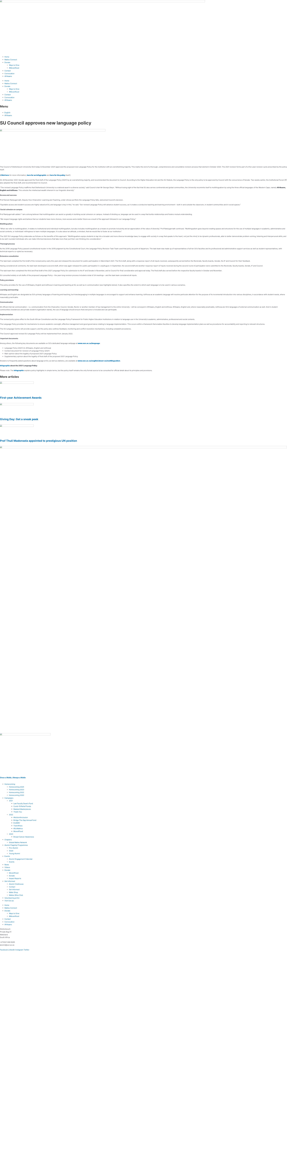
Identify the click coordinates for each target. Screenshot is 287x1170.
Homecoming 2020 (16, 795)
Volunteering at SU (11, 898)
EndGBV (16, 823)
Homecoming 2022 (16, 792)
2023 (11, 834)
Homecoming (9, 784)
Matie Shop (13, 892)
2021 (11, 801)
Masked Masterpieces (22, 809)
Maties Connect (10, 60)
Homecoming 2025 (16, 787)
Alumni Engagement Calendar (21, 859)
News (6, 865)
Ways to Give (14, 65)
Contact (7, 71)
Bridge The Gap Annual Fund (24, 820)
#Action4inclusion (20, 817)
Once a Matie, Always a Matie (13, 777)
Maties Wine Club (16, 895)
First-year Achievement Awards (20, 397)
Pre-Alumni (13, 848)
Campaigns (8, 798)
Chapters (8, 840)
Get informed (9, 881)
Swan (11, 851)
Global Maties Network (18, 842)
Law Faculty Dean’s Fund (23, 803)
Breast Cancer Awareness (23, 837)
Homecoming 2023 (16, 790)
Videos (7, 867)
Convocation (9, 73)
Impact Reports (15, 878)
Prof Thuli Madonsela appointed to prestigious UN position (38, 440)
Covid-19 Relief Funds (22, 806)
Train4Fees (17, 826)
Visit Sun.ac (9, 901)
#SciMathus (18, 828)
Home (6, 57)
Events (7, 856)
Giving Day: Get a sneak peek (19, 419)
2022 (11, 815)
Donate (7, 62)
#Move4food (14, 68)
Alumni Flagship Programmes (16, 845)
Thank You (17, 812)
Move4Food (18, 831)
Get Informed (14, 889)
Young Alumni (14, 853)
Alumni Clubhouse (16, 884)
